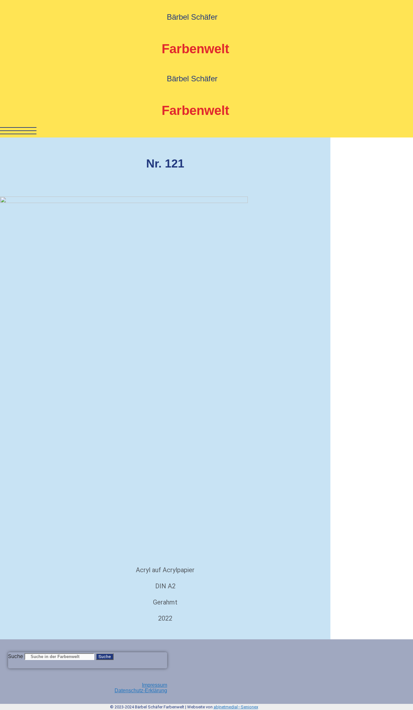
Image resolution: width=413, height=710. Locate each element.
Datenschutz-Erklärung (141, 690)
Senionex (249, 707)
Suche (15, 656)
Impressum (154, 685)
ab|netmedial (226, 707)
